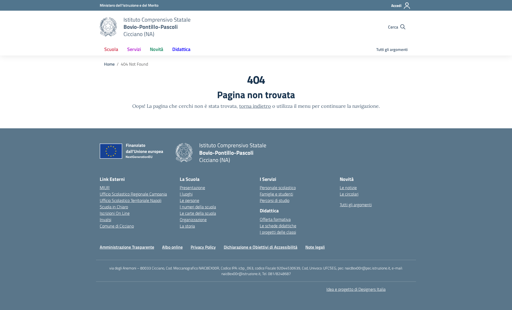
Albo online (172, 247)
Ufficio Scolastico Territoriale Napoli (130, 200)
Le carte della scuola (198, 213)
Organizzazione (193, 219)
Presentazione (192, 187)
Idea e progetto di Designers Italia (356, 289)
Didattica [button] (181, 49)
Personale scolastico (278, 187)
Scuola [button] (111, 49)
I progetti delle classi (278, 232)
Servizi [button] (134, 49)
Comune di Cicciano (117, 226)
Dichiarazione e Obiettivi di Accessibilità (260, 247)
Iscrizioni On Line (115, 213)
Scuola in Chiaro (114, 207)
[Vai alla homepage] (108, 27)
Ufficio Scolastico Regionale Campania (133, 194)
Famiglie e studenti (276, 194)
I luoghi (186, 194)
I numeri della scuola (198, 207)
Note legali (315, 247)
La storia (187, 226)
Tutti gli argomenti (392, 49)
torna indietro (255, 106)
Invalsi (105, 219)
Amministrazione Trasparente (127, 247)
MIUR (105, 187)
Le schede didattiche (278, 225)
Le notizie (348, 187)
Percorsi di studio (274, 200)
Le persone (189, 200)
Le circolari (349, 194)
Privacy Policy (203, 247)
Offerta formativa (275, 219)
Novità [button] (156, 49)
